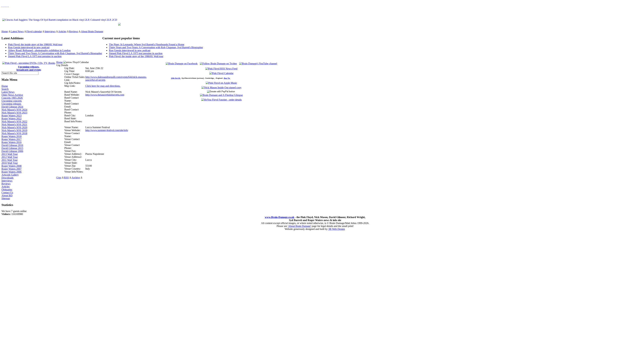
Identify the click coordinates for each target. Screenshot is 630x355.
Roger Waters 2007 (11, 168)
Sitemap (5, 198)
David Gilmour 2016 (12, 145)
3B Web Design (336, 229)
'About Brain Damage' (299, 226)
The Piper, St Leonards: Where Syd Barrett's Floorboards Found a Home (146, 44)
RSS (66, 177)
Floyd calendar (34, 31)
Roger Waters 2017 (11, 139)
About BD (6, 195)
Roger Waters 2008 (11, 166)
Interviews (50, 31)
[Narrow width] (4, 5)
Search (5, 89)
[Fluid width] (1, 5)
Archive (76, 177)
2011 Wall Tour (9, 160)
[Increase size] (5, 5)
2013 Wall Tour (9, 154)
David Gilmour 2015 (12, 148)
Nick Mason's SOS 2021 (14, 124)
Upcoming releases (11, 103)
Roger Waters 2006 (11, 171)
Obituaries (6, 189)
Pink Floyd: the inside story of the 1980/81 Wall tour (35, 44)
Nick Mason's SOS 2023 (14, 112)
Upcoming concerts (11, 100)
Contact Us (7, 192)
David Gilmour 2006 (12, 151)
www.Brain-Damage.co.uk (279, 217)
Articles (62, 31)
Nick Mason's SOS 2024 (14, 109)
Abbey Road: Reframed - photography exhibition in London (39, 50)
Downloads (7, 177)
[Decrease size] (8, 5)
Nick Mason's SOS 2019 (14, 130)
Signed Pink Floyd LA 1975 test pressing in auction (35, 56)
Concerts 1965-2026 (12, 97)
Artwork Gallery (10, 174)
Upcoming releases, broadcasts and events (29, 68)
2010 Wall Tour (9, 163)
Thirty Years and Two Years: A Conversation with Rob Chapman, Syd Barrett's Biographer (55, 53)
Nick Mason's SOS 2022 (14, 121)
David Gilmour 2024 (12, 106)
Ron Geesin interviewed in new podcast (28, 47)
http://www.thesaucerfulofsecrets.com (104, 94)
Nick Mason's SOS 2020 (14, 127)
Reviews (73, 31)
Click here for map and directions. (102, 85)
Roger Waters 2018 (11, 136)
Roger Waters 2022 (11, 118)
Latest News (17, 31)
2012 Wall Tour (9, 157)
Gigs (58, 177)
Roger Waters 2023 (11, 115)
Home (4, 31)
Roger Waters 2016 (11, 142)
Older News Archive (12, 95)
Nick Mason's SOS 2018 (14, 133)
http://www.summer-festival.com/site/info (106, 130)
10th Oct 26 (176, 78)
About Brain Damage (92, 31)
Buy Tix (227, 78)
